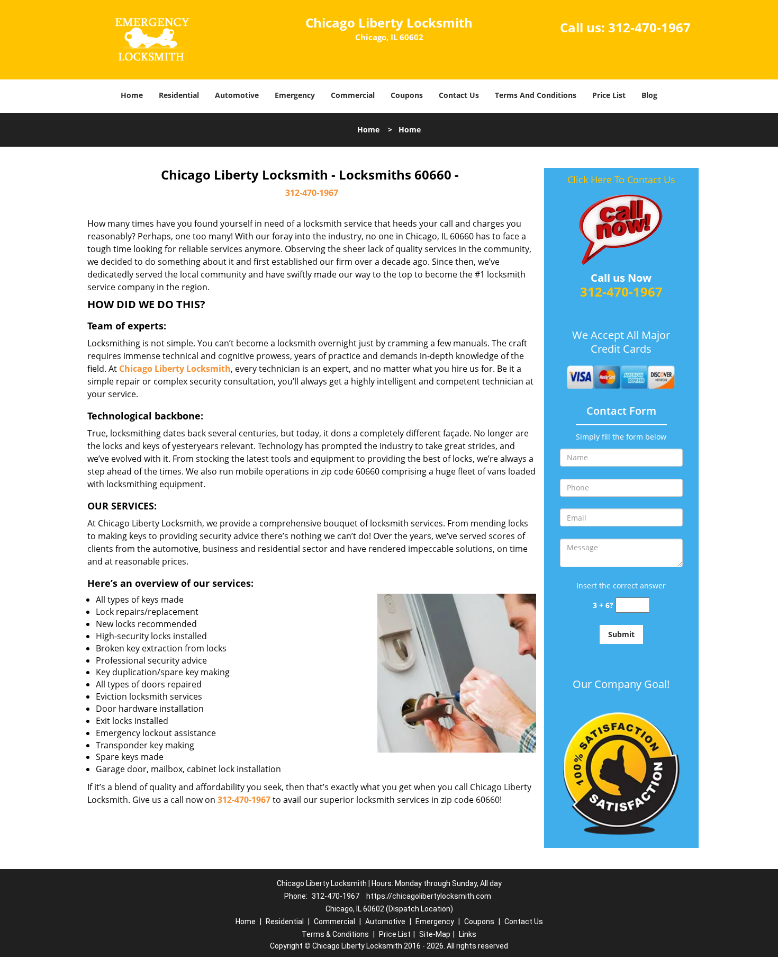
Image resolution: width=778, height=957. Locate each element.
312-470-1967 (649, 27)
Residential (179, 95)
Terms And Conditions (535, 95)
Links (467, 934)
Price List (609, 95)
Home (132, 95)
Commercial (353, 95)
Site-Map (434, 934)
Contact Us (459, 95)
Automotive (237, 95)
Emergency (295, 95)
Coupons (407, 95)
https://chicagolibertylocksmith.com (428, 896)
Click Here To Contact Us (621, 179)
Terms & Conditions (335, 934)
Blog (649, 95)
